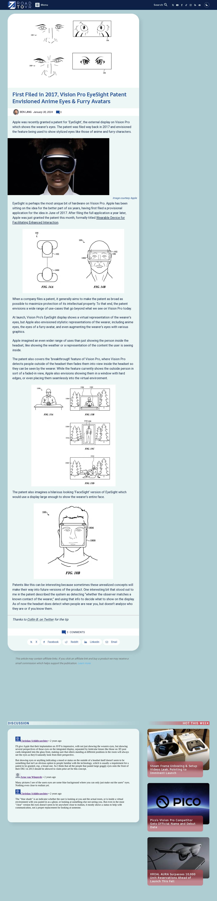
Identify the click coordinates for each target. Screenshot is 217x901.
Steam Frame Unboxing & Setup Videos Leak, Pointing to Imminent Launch (173, 769)
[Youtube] (177, 5)
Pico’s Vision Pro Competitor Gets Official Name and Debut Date (172, 823)
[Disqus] (73, 775)
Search (158, 5)
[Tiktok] (186, 5)
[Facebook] (182, 5)
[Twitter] (173, 5)
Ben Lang (26, 112)
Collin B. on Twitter (40, 619)
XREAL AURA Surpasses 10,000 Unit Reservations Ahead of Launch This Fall (172, 877)
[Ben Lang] (16, 112)
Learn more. (84, 663)
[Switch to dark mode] (206, 4)
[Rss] (195, 5)
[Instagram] (190, 5)
